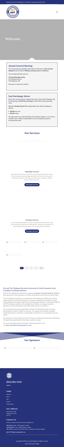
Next (41, 268)
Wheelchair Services (32, 184)
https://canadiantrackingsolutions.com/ (18, 325)
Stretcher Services (32, 231)
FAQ (7, 399)
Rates (7, 396)
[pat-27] (50, 251)
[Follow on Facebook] (56, 2)
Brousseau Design (34, 443)
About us (8, 394)
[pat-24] (14, 264)
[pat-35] (14, 251)
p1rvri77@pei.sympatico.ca (16, 432)
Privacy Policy (10, 404)
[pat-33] (32, 251)
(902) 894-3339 (14, 382)
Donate (8, 401)
